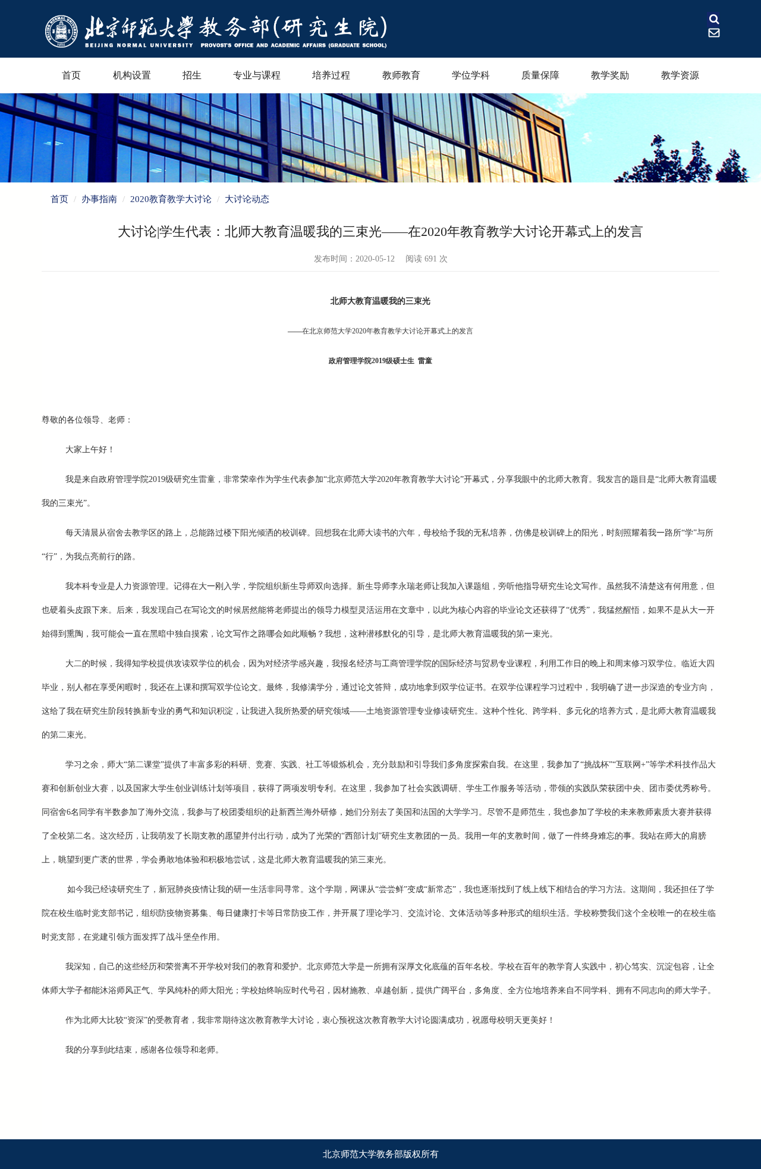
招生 (192, 75)
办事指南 (99, 199)
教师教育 (401, 75)
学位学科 (471, 75)
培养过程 (331, 75)
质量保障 (540, 75)
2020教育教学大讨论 (171, 199)
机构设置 (132, 75)
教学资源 (680, 75)
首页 (71, 75)
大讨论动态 (247, 199)
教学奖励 (610, 75)
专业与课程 (257, 75)
